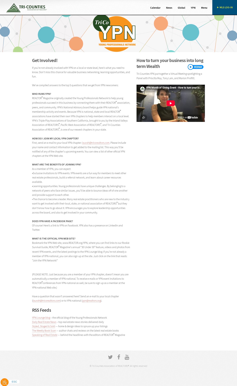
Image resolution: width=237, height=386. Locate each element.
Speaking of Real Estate (44, 335)
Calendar (155, 7)
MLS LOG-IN (226, 7)
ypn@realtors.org (91, 300)
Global (181, 7)
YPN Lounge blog (41, 317)
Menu (204, 7)
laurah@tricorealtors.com (95, 142)
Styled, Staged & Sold (43, 326)
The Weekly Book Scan (44, 330)
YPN (193, 7)
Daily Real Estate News (44, 322)
